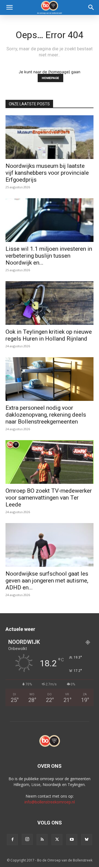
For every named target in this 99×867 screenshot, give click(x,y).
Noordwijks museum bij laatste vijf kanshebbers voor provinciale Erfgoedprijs (47, 173)
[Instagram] (27, 839)
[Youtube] (71, 839)
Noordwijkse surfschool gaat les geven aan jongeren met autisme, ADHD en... (47, 580)
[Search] (91, 7)
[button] (9, 7)
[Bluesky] (86, 839)
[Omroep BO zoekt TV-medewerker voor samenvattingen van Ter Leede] (50, 462)
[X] (56, 839)
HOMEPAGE (50, 78)
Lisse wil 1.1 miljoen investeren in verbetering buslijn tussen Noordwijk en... (49, 256)
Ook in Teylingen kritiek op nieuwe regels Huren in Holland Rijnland (49, 335)
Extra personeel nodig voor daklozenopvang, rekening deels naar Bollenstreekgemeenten (46, 414)
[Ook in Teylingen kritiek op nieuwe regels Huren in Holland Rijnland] (50, 303)
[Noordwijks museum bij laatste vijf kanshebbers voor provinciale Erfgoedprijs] (50, 137)
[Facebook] (12, 839)
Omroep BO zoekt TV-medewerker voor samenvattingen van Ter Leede (49, 497)
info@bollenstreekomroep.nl (49, 802)
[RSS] (42, 839)
